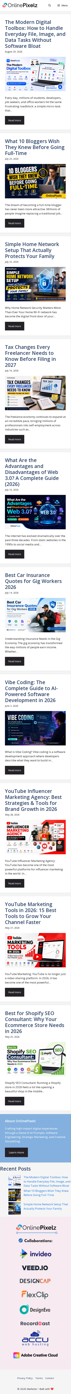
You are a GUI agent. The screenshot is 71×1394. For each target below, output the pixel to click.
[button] (49, 5)
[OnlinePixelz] (20, 5)
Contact (49, 1378)
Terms (39, 1378)
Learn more (16, 1152)
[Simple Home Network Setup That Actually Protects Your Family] (14, 1209)
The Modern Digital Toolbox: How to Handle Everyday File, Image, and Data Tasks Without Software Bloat (47, 1181)
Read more (14, 120)
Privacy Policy (25, 1378)
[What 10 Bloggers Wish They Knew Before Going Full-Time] (14, 1195)
